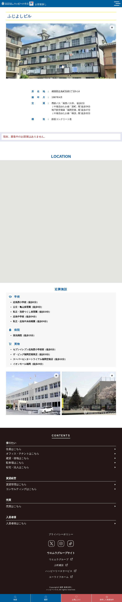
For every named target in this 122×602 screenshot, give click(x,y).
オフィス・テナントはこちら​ (22, 453)
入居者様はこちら (16, 523)
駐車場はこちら (15, 462)
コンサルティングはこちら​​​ (21, 489)
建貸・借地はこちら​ (17, 458)
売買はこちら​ (13, 506)
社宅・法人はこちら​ (17, 467)
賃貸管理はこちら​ (16, 484)
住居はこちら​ (13, 449)
